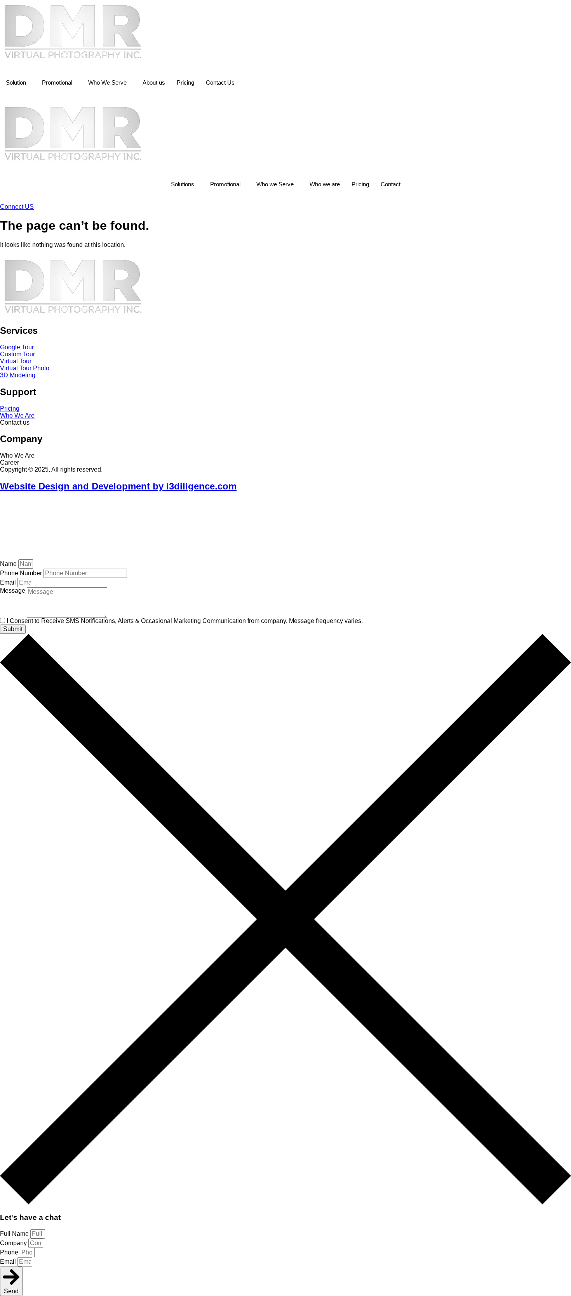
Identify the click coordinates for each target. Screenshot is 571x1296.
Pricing (185, 82)
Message (13, 590)
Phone (10, 1252)
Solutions (182, 184)
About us (154, 82)
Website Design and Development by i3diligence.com (118, 486)
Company (14, 1243)
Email (8, 582)
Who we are (325, 184)
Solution (16, 82)
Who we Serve (275, 184)
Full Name (15, 1233)
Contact (390, 184)
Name (9, 563)
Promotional (57, 82)
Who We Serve (107, 82)
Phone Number (22, 573)
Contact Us (220, 82)
